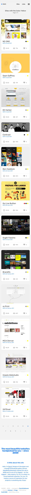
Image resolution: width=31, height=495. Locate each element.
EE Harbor (7, 110)
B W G (4, 4)
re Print (6, 306)
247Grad (6, 409)
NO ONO (6, 41)
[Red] (24, 203)
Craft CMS (4, 492)
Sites (18, 4)
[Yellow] (27, 41)
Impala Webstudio (11, 375)
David (10, 466)
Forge (16, 490)
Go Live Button (9, 203)
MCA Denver (8, 341)
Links (23, 4)
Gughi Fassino (9, 238)
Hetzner (10, 490)
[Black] (26, 41)
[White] (26, 75)
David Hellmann (24, 488)
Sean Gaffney (9, 76)
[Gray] (26, 110)
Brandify (6, 272)
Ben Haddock (9, 169)
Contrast (6, 135)
